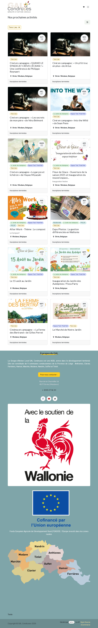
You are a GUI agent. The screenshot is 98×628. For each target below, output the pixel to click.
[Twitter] (49, 398)
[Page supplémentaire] (55, 398)
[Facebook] (43, 398)
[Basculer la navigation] (88, 7)
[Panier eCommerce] (84, 7)
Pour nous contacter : (49, 374)
